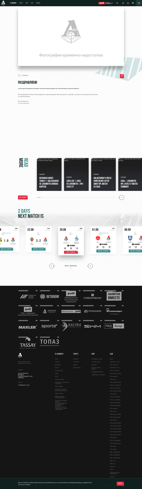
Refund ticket (77, 367)
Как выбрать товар (97, 359)
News (56, 359)
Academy (38, 3)
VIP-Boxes (76, 361)
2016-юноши (113, 411)
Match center (38, 249)
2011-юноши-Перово (115, 443)
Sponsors (112, 466)
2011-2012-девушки (115, 388)
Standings (57, 364)
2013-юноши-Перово (115, 434)
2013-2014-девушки (115, 440)
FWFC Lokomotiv (114, 370)
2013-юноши (113, 437)
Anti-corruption (59, 386)
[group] (49, 174)
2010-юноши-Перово (115, 382)
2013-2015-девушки (115, 417)
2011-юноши (113, 446)
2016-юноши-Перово (115, 414)
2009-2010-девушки (115, 385)
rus (133, 3)
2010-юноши (113, 449)
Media (56, 373)
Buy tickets (71, 252)
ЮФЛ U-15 (112, 460)
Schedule (75, 359)
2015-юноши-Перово (115, 391)
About (111, 359)
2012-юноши (113, 379)
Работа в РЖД (59, 393)
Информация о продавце (98, 374)
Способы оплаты (96, 361)
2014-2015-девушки (115, 396)
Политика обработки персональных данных (61, 390)
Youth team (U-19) (115, 361)
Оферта (75, 364)
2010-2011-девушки (115, 402)
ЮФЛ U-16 (112, 463)
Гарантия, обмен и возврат (96, 368)
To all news (25, 75)
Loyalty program (59, 379)
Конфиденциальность (97, 372)
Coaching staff (59, 370)
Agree (120, 483)
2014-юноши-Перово (115, 423)
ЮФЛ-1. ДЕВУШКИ (115, 452)
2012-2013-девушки (115, 399)
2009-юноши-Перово (115, 426)
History (112, 469)
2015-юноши (113, 394)
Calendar (57, 361)
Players (57, 367)
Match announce (71, 266)
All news (22, 197)
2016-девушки (113, 376)
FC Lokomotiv (13, 3)
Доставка (94, 364)
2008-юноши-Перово (115, 428)
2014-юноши (113, 420)
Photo (56, 376)
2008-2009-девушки (115, 405)
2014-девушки (113, 408)
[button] (39, 197)
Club (32, 3)
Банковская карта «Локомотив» (115, 473)
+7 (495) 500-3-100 (24, 385)
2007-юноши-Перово (115, 431)
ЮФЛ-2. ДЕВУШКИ (115, 458)
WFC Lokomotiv (114, 364)
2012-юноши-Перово (115, 373)
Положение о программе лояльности (62, 383)
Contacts (112, 476)
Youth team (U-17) (114, 367)
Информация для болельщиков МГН (60, 397)
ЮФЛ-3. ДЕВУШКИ (115, 455)
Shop (27, 3)
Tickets (21, 3)
